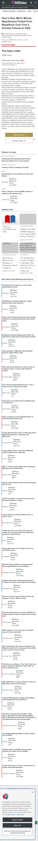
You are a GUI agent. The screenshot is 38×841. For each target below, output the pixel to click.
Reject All (17, 825)
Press (20, 789)
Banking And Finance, (9, 34)
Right (22, 60)
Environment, (23, 35)
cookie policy (20, 814)
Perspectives (21, 11)
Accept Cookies (17, 820)
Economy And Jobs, (7, 35)
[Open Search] (35, 2)
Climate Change (6, 37)
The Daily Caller (6, 41)
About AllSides (12, 789)
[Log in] (31, 2)
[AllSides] (19, 2)
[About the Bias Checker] (34, 139)
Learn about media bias (8, 65)
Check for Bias (17, 141)
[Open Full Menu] (3, 2)
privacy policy (11, 814)
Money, (29, 35)
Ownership (27, 789)
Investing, (16, 35)
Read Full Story (19, 135)
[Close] (32, 792)
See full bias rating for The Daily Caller (13, 63)
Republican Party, (21, 34)
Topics (29, 11)
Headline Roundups (9, 11)
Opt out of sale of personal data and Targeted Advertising (18, 832)
